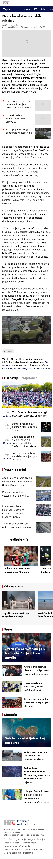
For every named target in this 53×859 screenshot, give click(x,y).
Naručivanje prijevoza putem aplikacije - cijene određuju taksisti (19, 104)
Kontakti (44, 849)
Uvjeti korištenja (30, 849)
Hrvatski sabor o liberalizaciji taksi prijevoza (15, 118)
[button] (26, 329)
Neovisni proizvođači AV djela (18, 846)
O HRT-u (8, 839)
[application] (26, 330)
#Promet (8, 351)
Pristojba (41, 839)
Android (6, 365)
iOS (46, 362)
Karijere (31, 839)
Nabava (17, 842)
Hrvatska (26, 9)
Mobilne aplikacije (12, 852)
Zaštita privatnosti (12, 849)
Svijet (43, 9)
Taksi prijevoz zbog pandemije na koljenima (19, 131)
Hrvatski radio (29, 842)
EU (35, 9)
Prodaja (7, 842)
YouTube (44, 368)
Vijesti (7, 9)
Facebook (7, 368)
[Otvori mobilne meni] (48, 3)
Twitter (16, 368)
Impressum (28, 852)
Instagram (26, 368)
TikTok (35, 368)
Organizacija (20, 839)
